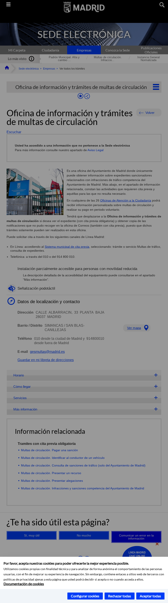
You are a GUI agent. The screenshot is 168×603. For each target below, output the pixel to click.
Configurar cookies (85, 596)
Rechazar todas (119, 596)
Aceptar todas (150, 596)
